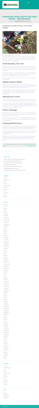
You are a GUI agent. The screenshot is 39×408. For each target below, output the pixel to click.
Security (5, 194)
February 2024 (6, 259)
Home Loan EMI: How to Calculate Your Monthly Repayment (13, 162)
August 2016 (6, 354)
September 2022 (6, 290)
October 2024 (6, 244)
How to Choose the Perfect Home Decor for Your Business (12, 166)
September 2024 (6, 246)
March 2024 (6, 257)
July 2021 (5, 315)
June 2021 (5, 317)
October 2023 (6, 266)
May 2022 (5, 297)
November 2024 (6, 242)
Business (5, 183)
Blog (4, 181)
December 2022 (6, 284)
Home (10, 21)
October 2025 (6, 222)
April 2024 (5, 255)
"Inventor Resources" (7, 367)
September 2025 (6, 224)
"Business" (5, 178)
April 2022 (5, 299)
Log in (5, 392)
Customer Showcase (7, 185)
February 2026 (6, 215)
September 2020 (6, 334)
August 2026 (6, 204)
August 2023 (6, 270)
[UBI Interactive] (10, 4)
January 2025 (6, 239)
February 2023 (6, 281)
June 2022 (5, 295)
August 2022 (6, 292)
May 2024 (5, 253)
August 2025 (6, 226)
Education (5, 187)
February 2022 (6, 303)
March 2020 (6, 343)
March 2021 (6, 323)
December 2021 (6, 306)
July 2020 (5, 337)
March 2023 (6, 279)
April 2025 (5, 233)
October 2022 (6, 288)
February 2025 (6, 237)
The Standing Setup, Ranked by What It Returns (11, 168)
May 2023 (5, 275)
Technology (6, 196)
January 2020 (6, 345)
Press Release (6, 192)
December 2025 (6, 219)
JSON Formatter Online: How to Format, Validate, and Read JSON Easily (15, 170)
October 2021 (6, 310)
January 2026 (6, 217)
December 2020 (6, 328)
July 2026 (5, 206)
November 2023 (6, 264)
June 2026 (5, 208)
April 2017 (5, 350)
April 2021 (5, 321)
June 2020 (5, 339)
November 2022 (6, 286)
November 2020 (6, 330)
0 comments (14, 55)
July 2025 (5, 228)
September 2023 (6, 268)
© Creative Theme (5, 406)
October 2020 (6, 332)
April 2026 (5, 211)
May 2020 (5, 341)
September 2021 (6, 312)
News (12, 21)
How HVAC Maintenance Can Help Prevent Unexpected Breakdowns (14, 159)
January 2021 (6, 326)
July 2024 (5, 250)
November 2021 (6, 308)
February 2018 (6, 348)
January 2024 (6, 261)
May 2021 (5, 319)
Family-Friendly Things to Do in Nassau (10, 164)
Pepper (10, 55)
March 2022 (6, 301)
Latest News (6, 189)
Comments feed (6, 395)
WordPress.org (6, 397)
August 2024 (6, 248)
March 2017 (6, 352)
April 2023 (5, 277)
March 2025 (6, 235)
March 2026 (6, 213)
